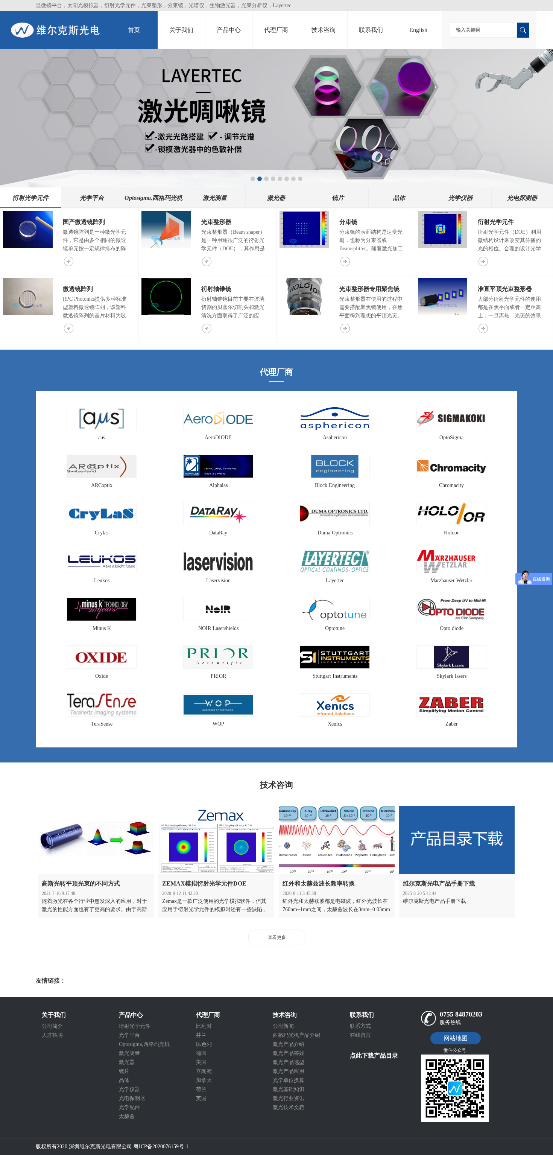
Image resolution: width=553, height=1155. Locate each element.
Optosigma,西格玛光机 (144, 1044)
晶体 (124, 1080)
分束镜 (348, 222)
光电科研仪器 (88, 981)
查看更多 (277, 937)
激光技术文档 (288, 1107)
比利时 (204, 1026)
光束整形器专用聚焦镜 (369, 289)
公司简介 (52, 1026)
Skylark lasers (451, 676)
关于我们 (181, 30)
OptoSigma (451, 437)
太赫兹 (127, 1116)
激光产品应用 (288, 1071)
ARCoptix (101, 485)
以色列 (204, 1044)
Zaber (451, 724)
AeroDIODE (218, 437)
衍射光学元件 (496, 222)
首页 (134, 30)
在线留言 (360, 1035)
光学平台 (129, 1035)
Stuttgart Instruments (335, 676)
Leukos (101, 580)
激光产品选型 (288, 1062)
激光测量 (129, 1053)
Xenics (335, 724)
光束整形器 (216, 222)
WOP (218, 724)
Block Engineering (335, 485)
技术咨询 (323, 30)
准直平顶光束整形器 (505, 289)
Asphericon (335, 437)
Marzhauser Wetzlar (451, 580)
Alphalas (218, 485)
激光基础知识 (288, 1089)
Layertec (335, 580)
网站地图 (456, 1038)
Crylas (101, 533)
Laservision (218, 580)
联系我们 (371, 30)
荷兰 (201, 1089)
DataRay (218, 533)
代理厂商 (276, 30)
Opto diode (451, 628)
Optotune (335, 628)
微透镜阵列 (78, 289)
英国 (201, 1098)
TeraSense (101, 724)
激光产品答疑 (288, 1053)
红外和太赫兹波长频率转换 (319, 883)
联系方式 (360, 1026)
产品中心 (229, 30)
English (418, 30)
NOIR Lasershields (218, 628)
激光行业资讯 (288, 1098)
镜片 (124, 1071)
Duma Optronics (335, 533)
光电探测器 (132, 1098)
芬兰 (201, 1035)
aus (101, 437)
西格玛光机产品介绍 (296, 1035)
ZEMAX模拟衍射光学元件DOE (204, 883)
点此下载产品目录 (374, 1055)
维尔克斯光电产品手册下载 (439, 883)
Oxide (101, 676)
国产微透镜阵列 (84, 222)
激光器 (127, 1062)
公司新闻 (283, 1026)
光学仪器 (129, 1089)
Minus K (102, 628)
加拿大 (204, 1080)
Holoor (451, 533)
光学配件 (129, 1107)
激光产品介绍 (288, 1044)
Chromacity (451, 485)
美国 (201, 1062)
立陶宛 (204, 1071)
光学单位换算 (288, 1080)
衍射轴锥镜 (216, 289)
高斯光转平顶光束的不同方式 (81, 883)
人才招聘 (52, 1035)
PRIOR (218, 676)
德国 (201, 1053)
